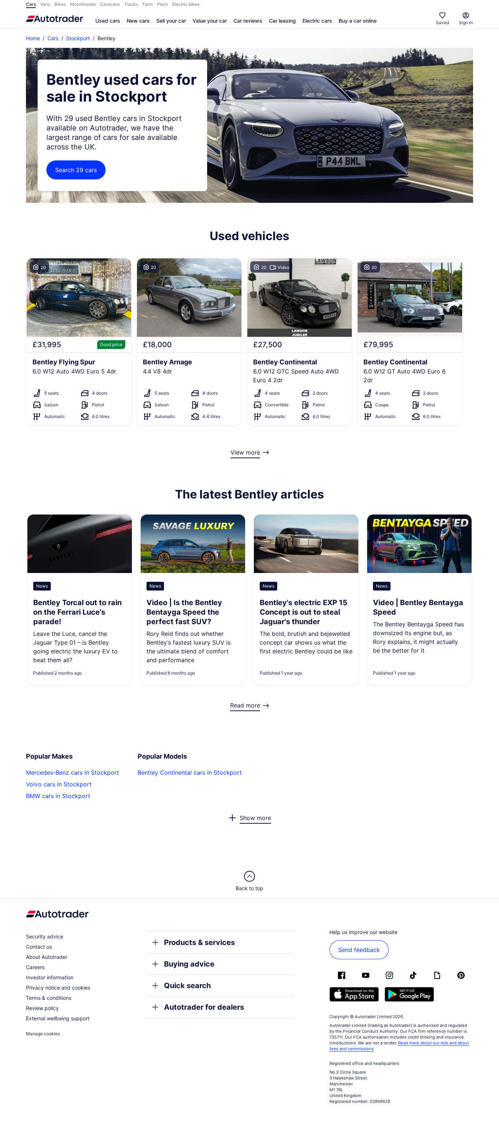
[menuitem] (107, 21)
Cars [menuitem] (31, 4)
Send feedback (359, 949)
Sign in (466, 22)
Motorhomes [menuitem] (83, 4)
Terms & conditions (48, 998)
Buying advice (189, 964)
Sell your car (171, 21)
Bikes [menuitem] (60, 4)
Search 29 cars (76, 170)
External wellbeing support (57, 1018)
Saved (442, 22)
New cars (138, 21)
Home (33, 38)
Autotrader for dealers (204, 1007)
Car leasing (282, 21)
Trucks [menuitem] (131, 4)
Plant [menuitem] (162, 4)
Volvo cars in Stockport (59, 784)
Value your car (210, 21)
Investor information (49, 977)
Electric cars (317, 21)
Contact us (39, 947)
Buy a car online (358, 21)
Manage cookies (43, 1033)
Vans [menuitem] (45, 4)
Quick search (187, 985)
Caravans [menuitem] (110, 4)
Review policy (42, 1008)
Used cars (107, 21)
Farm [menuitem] (147, 4)
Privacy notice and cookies (58, 987)
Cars (52, 38)
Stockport (78, 38)
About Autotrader (46, 957)
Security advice (44, 936)
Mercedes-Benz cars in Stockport (72, 772)
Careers (35, 967)
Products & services (199, 942)
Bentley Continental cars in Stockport (190, 772)
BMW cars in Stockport (58, 796)
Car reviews (247, 21)
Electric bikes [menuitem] (185, 4)
